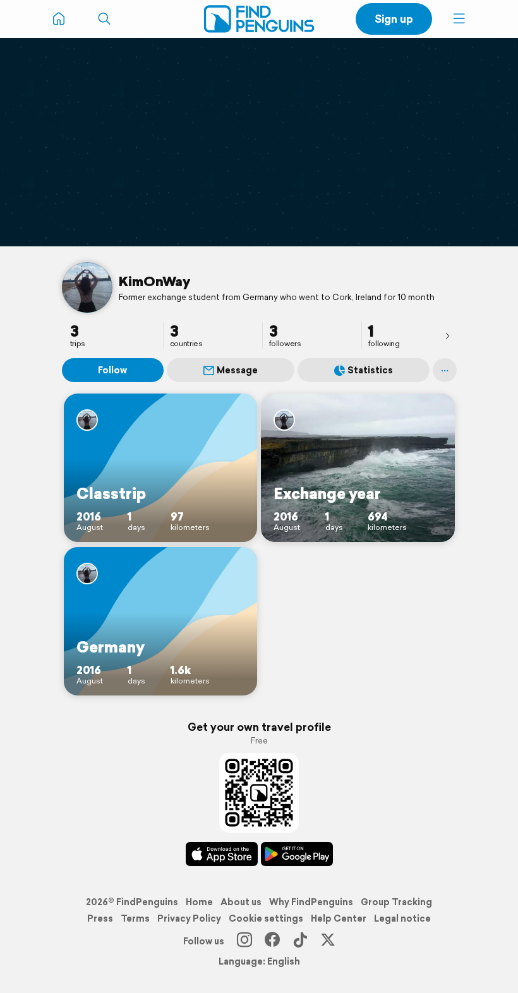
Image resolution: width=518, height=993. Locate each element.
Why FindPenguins (311, 902)
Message (237, 370)
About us (241, 902)
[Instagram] (244, 941)
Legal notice (402, 918)
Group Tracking (396, 902)
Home (199, 902)
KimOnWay (154, 281)
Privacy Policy (189, 918)
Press (100, 918)
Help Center (338, 918)
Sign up (394, 19)
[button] (459, 19)
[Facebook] (272, 941)
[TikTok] (300, 941)
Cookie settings (266, 918)
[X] (327, 941)
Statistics (370, 370)
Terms (135, 918)
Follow (112, 370)
